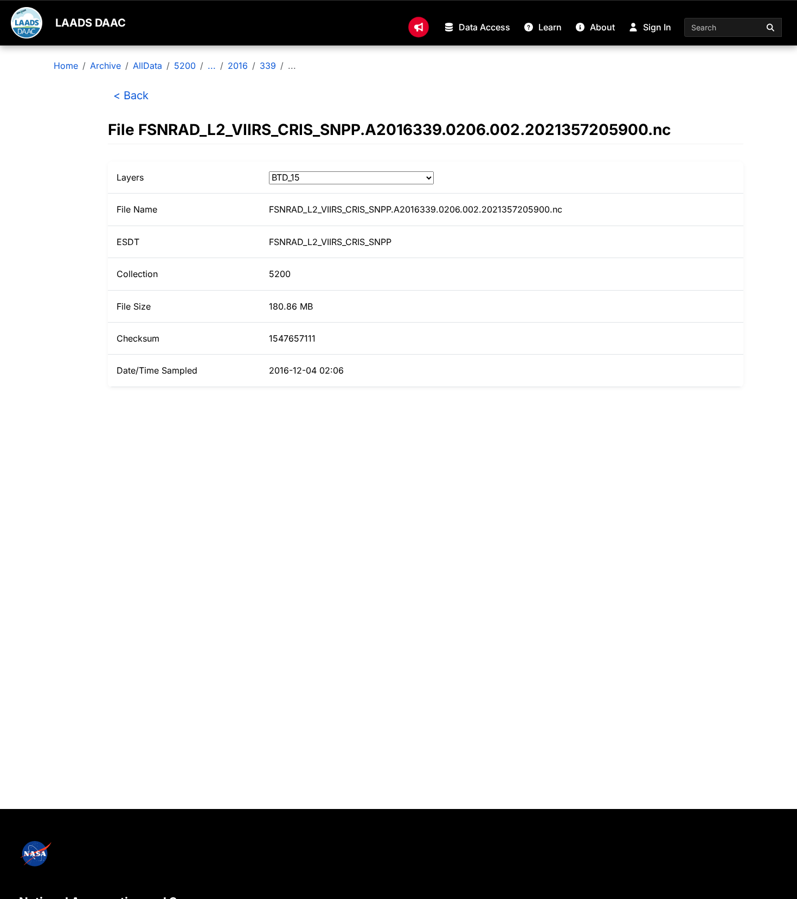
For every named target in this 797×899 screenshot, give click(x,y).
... (212, 65)
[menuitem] (418, 27)
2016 (238, 65)
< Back (131, 95)
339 (268, 65)
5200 (185, 65)
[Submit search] (771, 27)
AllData (147, 65)
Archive (105, 65)
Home (66, 65)
